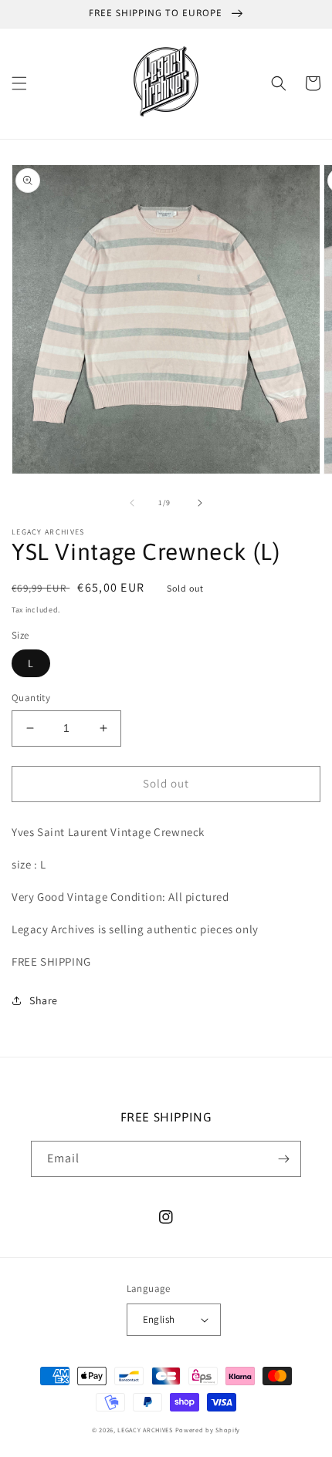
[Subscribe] (283, 1159)
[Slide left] (132, 503)
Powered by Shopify (208, 1429)
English (159, 1319)
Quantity (31, 697)
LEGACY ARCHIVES (145, 1429)
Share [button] (43, 1000)
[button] (19, 83)
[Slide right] (200, 503)
